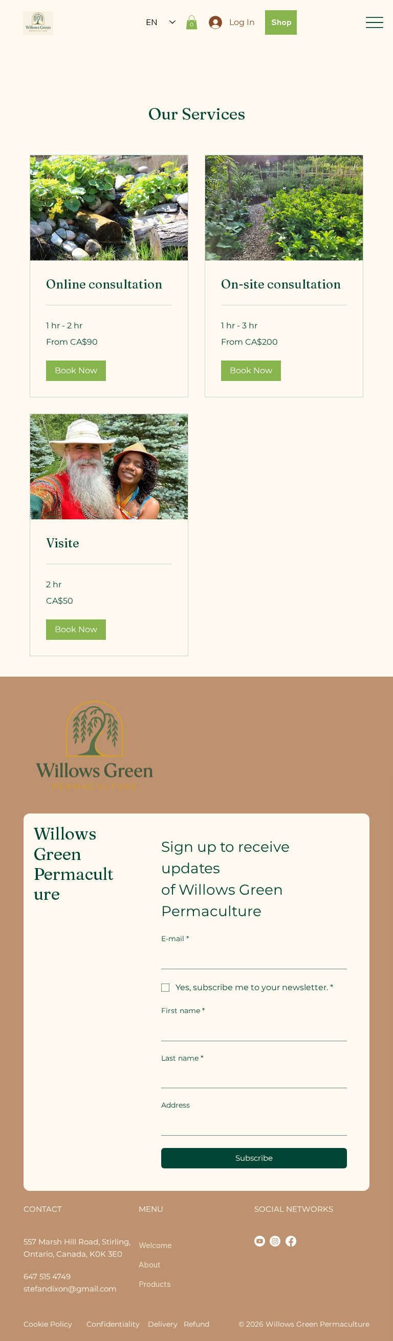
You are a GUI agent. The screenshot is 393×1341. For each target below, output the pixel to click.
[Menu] (374, 22)
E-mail (175, 938)
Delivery (163, 1324)
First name (183, 1010)
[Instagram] (275, 1241)
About (150, 1265)
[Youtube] (259, 1241)
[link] (109, 284)
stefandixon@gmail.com (70, 1289)
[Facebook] (291, 1241)
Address (175, 1105)
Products (155, 1284)
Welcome (155, 1245)
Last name (182, 1058)
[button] (192, 22)
